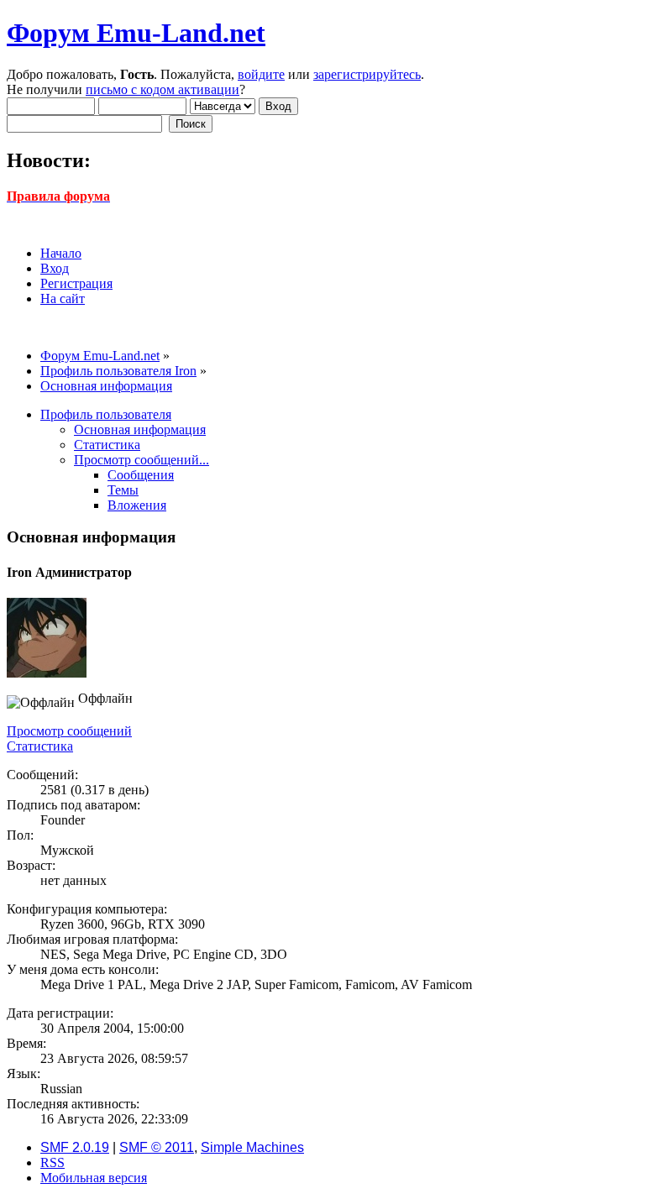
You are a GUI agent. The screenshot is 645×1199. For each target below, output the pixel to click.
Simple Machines (252, 1147)
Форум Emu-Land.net (136, 33)
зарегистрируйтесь (367, 74)
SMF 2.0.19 (74, 1147)
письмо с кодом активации (162, 89)
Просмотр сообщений (69, 731)
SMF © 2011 (156, 1147)
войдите (261, 74)
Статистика (40, 746)
